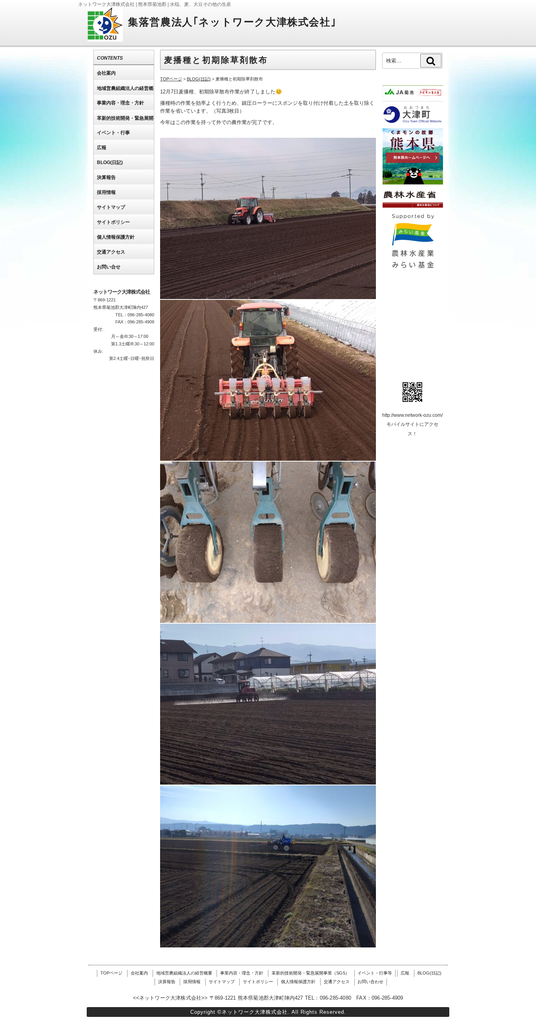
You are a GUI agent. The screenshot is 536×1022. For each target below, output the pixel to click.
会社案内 (139, 973)
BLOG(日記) (429, 973)
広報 (405, 973)
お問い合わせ (370, 981)
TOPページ (111, 973)
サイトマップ (222, 981)
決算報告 (166, 981)
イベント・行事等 (374, 973)
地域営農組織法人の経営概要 (184, 973)
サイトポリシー (258, 981)
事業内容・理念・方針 (241, 973)
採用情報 (192, 981)
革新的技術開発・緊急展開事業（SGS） (311, 973)
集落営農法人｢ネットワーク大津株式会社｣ (232, 22)
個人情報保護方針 (298, 981)
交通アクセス (337, 981)
